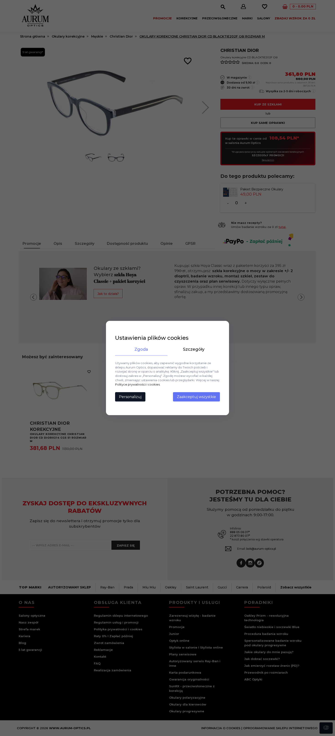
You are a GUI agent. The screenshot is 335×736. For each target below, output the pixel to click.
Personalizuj (130, 397)
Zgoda (141, 349)
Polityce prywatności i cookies (137, 384)
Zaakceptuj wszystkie (196, 397)
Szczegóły (193, 349)
